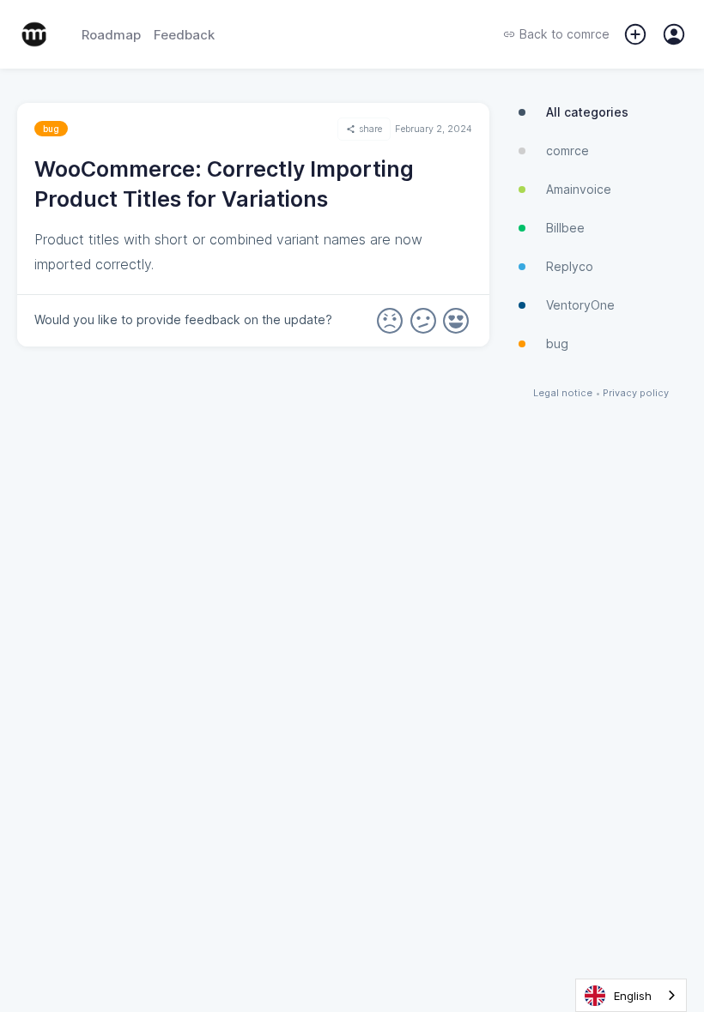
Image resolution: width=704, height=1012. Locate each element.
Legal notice (562, 393)
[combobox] (631, 995)
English (633, 996)
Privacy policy (636, 393)
